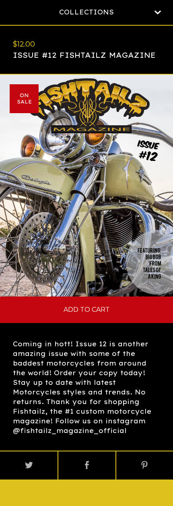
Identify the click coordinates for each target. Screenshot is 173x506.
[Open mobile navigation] (158, 12)
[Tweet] (29, 465)
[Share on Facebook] (86, 465)
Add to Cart (87, 309)
